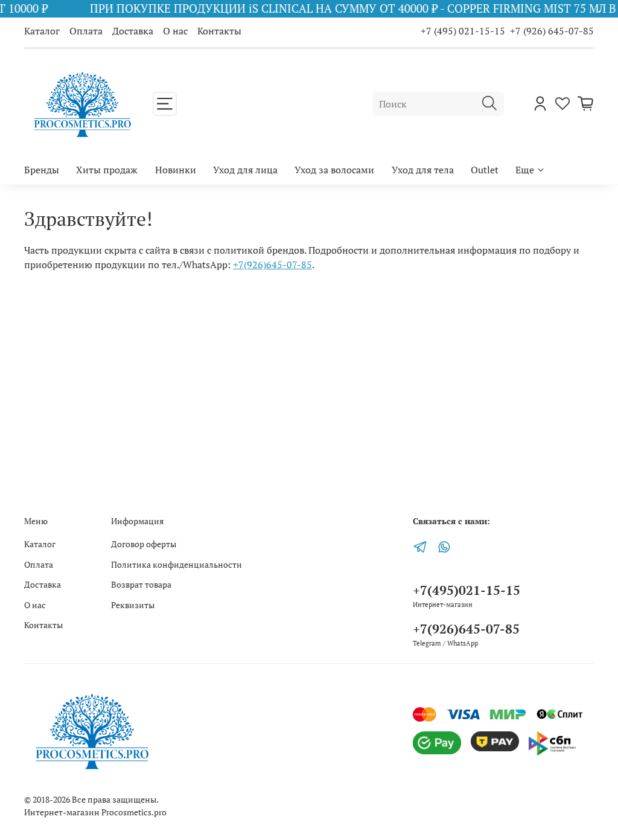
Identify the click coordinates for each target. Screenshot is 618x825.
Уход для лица (245, 169)
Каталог (42, 30)
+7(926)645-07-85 (272, 264)
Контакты (219, 30)
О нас (175, 30)
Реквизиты (132, 605)
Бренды (41, 169)
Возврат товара (141, 584)
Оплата (86, 30)
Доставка (132, 30)
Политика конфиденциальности (176, 564)
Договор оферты (143, 544)
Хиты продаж (107, 169)
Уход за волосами (334, 169)
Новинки (175, 169)
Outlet (485, 169)
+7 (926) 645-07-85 (552, 30)
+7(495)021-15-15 (466, 590)
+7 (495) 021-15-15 (463, 30)
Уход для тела (423, 169)
